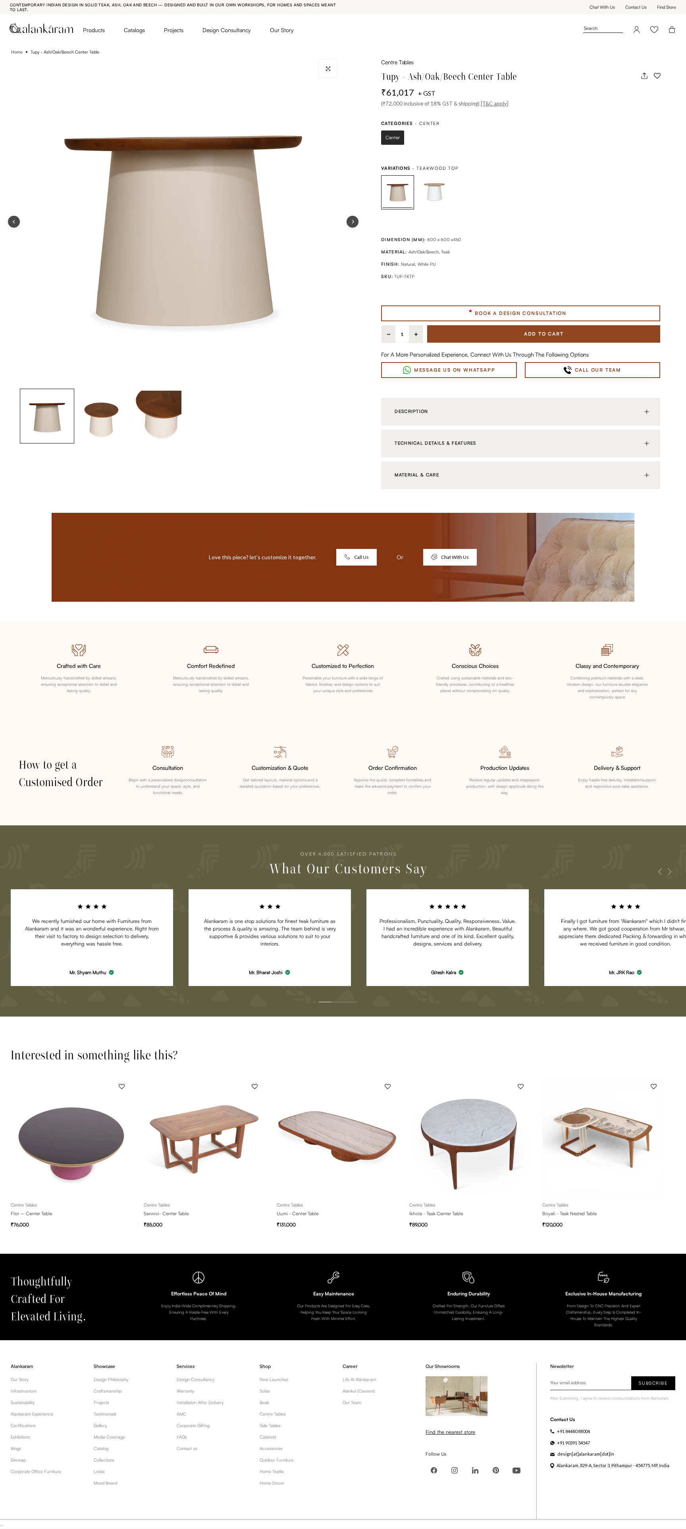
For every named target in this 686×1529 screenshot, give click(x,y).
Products (94, 30)
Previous (660, 871)
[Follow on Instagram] (454, 1470)
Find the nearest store (450, 1432)
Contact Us (636, 7)
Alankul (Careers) (359, 1391)
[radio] (392, 137)
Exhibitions (20, 1437)
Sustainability (23, 1402)
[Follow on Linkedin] (475, 1470)
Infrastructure (24, 1391)
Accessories (271, 1448)
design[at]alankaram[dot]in (585, 1453)
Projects (173, 30)
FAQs (182, 1437)
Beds (264, 1402)
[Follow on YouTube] (516, 1470)
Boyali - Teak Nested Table (569, 1213)
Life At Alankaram (359, 1379)
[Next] (352, 222)
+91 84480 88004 (573, 1431)
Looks (99, 1471)
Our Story (282, 30)
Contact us (187, 1448)
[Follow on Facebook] (434, 1470)
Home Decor (272, 1483)
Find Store (666, 7)
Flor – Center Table (31, 1213)
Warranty (185, 1391)
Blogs (16, 1448)
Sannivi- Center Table (166, 1213)
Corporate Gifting (193, 1425)
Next (669, 871)
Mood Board (105, 1483)
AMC (181, 1414)
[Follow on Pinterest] (496, 1470)
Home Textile (272, 1471)
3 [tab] (342, 984)
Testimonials (105, 1414)
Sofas (265, 1391)
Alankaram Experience (32, 1414)
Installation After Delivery (200, 1402)
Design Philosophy (111, 1379)
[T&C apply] (495, 103)
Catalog (101, 1448)
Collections (104, 1460)
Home (17, 52)
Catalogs (134, 30)
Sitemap (18, 1460)
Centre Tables (397, 62)
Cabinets (268, 1437)
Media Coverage (109, 1437)
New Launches (274, 1379)
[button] (656, 75)
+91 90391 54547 (573, 1442)
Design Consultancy (226, 30)
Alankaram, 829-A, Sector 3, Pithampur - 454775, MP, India (613, 1465)
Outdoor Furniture (276, 1460)
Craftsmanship (107, 1391)
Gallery (100, 1425)
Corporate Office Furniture (36, 1471)
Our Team (352, 1402)
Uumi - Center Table (297, 1213)
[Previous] (14, 222)
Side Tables (270, 1425)
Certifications (23, 1425)
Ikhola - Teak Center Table (436, 1213)
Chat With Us (602, 7)
